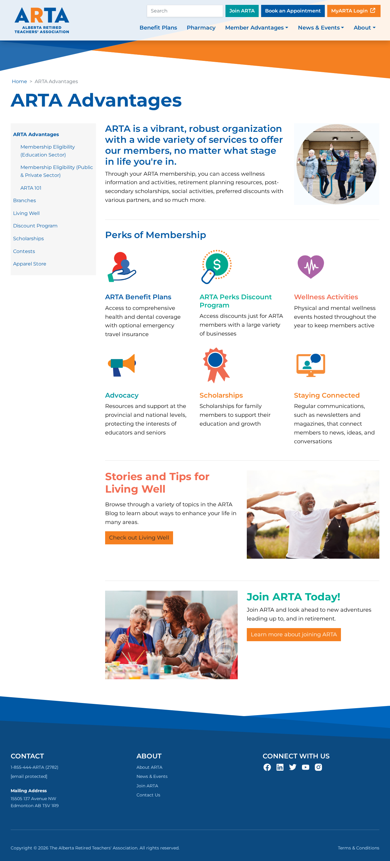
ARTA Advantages (36, 134)
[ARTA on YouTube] (305, 767)
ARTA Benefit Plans (138, 297)
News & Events (152, 776)
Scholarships (28, 238)
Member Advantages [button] (254, 27)
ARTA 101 (30, 188)
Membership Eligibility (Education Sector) (47, 151)
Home (19, 81)
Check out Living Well (139, 537)
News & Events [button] (319, 27)
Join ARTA (242, 11)
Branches (24, 200)
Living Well (26, 213)
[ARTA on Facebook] (267, 767)
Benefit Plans (158, 27)
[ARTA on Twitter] (292, 767)
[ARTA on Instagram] (318, 767)
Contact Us (148, 795)
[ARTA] (41, 20)
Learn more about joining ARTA (294, 634)
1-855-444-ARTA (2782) (34, 767)
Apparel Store (29, 264)
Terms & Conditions (358, 848)
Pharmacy (201, 27)
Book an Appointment (293, 11)
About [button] (362, 27)
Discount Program (35, 226)
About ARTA (149, 767)
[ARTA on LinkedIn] (280, 767)
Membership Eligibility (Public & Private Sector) (56, 171)
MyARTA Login (350, 11)
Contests (24, 251)
